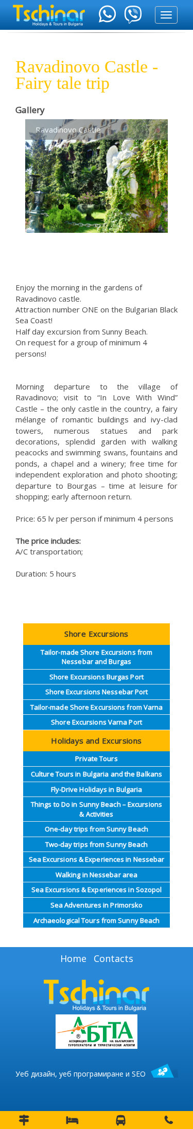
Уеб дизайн (35, 1074)
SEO (139, 1074)
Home (73, 958)
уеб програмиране (91, 1074)
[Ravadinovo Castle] (96, 176)
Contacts (113, 958)
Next (152, 166)
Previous (40, 166)
